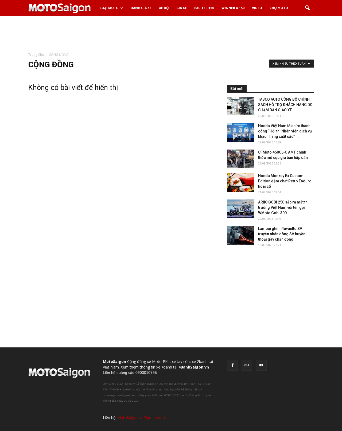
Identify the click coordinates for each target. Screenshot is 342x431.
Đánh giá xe (141, 8)
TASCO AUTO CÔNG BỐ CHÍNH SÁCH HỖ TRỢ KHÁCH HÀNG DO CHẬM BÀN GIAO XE (285, 104)
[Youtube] (261, 365)
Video (257, 8)
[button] (307, 8)
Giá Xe (181, 8)
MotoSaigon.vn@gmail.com (141, 417)
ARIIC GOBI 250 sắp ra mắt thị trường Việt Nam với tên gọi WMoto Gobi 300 (283, 207)
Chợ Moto (279, 8)
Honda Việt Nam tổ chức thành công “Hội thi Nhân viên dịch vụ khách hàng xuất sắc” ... (285, 131)
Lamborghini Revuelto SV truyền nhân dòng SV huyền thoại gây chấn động (281, 233)
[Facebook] (232, 365)
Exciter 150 (204, 8)
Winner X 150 (232, 8)
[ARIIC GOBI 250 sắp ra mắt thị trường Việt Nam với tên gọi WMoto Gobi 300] (240, 208)
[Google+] (247, 365)
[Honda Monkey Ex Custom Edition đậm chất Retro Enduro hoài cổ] (240, 182)
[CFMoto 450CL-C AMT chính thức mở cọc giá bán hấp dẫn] (240, 159)
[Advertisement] (171, 34)
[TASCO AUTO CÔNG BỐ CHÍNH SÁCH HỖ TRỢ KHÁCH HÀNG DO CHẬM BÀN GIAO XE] (240, 106)
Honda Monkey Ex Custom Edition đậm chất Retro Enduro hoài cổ (285, 181)
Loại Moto (109, 8)
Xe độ (164, 8)
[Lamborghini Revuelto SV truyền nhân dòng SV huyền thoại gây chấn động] (240, 235)
